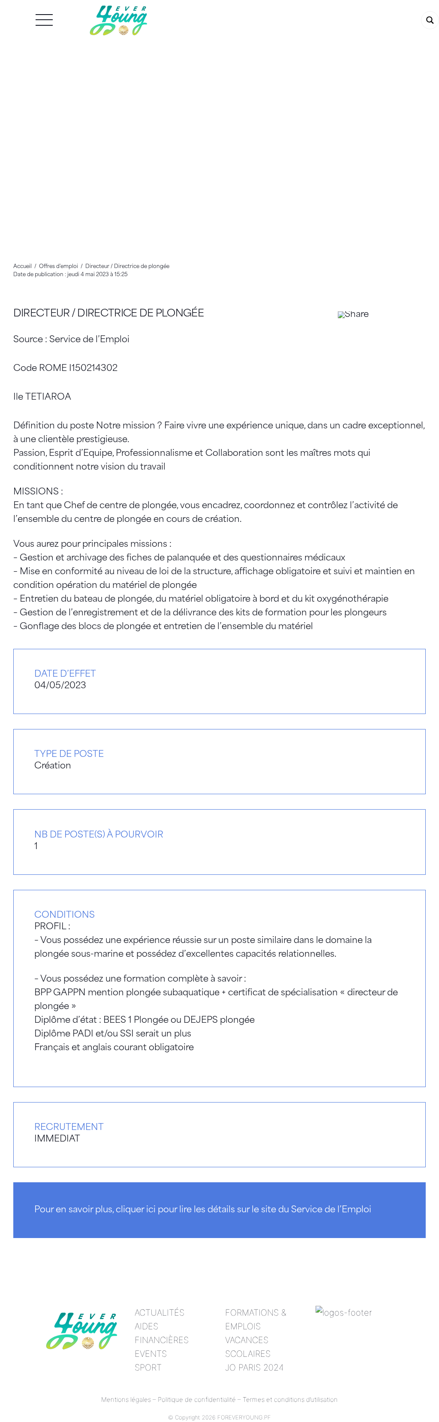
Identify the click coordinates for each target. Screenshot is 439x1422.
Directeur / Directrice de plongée (108, 314)
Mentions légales (126, 1399)
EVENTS (151, 1354)
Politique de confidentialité (197, 1399)
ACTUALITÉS (159, 1313)
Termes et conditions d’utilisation (290, 1399)
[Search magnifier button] (430, 20)
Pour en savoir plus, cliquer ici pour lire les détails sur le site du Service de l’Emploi (202, 1210)
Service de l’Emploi (89, 340)
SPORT (148, 1367)
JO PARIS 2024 (254, 1367)
